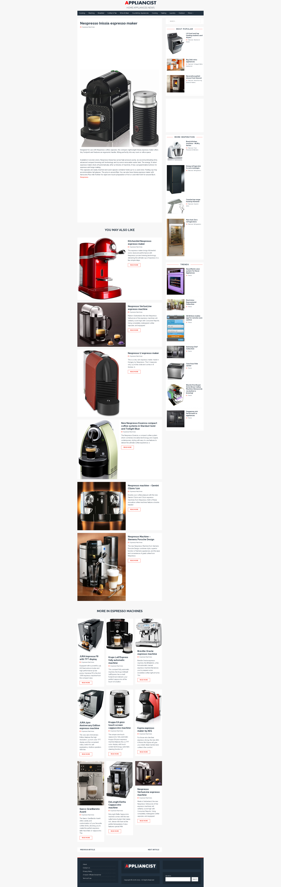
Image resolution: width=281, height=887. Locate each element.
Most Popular (184, 29)
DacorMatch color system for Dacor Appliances (193, 271)
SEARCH (168, 876)
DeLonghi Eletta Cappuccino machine (117, 805)
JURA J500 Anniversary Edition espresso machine (90, 725)
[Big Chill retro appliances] (175, 69)
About (85, 864)
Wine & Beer (124, 13)
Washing (91, 13)
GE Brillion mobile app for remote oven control (194, 318)
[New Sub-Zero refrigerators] (175, 255)
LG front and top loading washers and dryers (194, 35)
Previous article (87, 850)
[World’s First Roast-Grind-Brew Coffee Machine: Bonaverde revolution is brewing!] (175, 405)
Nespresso (84, 177)
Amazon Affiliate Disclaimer (92, 875)
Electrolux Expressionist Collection (191, 302)
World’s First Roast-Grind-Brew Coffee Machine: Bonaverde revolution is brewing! (194, 389)
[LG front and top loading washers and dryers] (175, 53)
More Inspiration (185, 137)
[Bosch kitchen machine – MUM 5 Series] (175, 159)
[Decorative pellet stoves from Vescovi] (175, 91)
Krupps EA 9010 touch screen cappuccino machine (119, 725)
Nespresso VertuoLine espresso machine (148, 792)
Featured (190, 40)
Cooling (155, 13)
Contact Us (86, 868)
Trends (184, 264)
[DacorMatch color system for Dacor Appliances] (175, 293)
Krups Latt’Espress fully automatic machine (118, 660)
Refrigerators (197, 170)
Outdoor (182, 13)
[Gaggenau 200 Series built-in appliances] (175, 426)
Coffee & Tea (112, 13)
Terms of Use (87, 878)
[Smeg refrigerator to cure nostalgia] (175, 193)
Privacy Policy (87, 871)
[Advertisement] (120, 48)
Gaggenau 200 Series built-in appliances (192, 413)
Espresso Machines (88, 27)
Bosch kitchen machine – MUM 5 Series (193, 143)
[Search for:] (185, 21)
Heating (163, 13)
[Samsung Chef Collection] (175, 357)
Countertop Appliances (140, 13)
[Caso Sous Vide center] (175, 378)
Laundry (172, 13)
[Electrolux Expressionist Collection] (175, 309)
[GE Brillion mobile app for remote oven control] (175, 340)
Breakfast (101, 13)
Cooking (82, 13)
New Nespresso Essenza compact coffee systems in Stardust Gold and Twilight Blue (139, 426)
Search (195, 879)
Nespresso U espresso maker (143, 353)
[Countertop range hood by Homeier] (175, 213)
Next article (153, 850)
